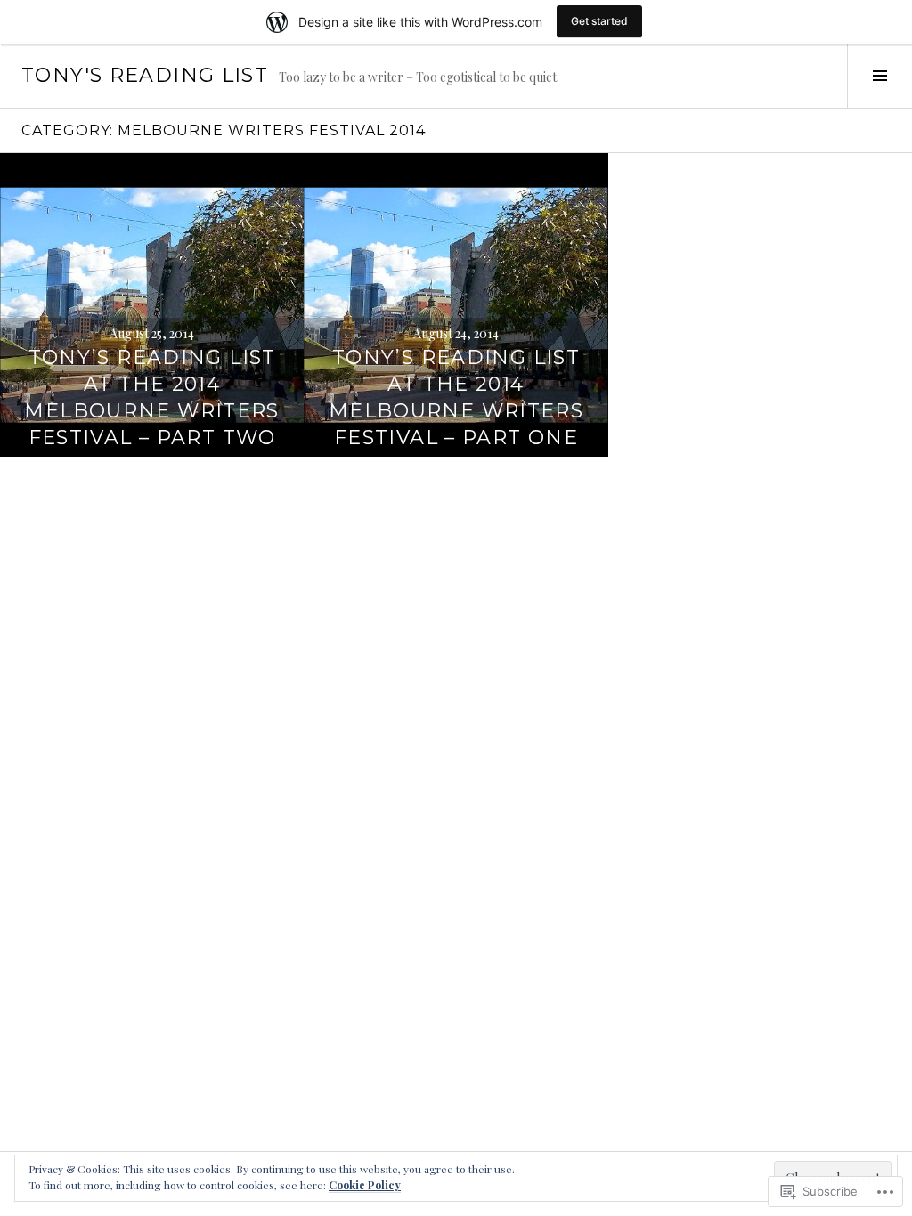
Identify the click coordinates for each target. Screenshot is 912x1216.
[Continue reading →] (152, 305)
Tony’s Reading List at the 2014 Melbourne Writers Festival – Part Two (151, 397)
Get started (599, 21)
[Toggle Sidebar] (879, 76)
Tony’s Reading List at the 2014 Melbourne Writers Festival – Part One (456, 397)
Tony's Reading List (144, 75)
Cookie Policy (365, 1185)
